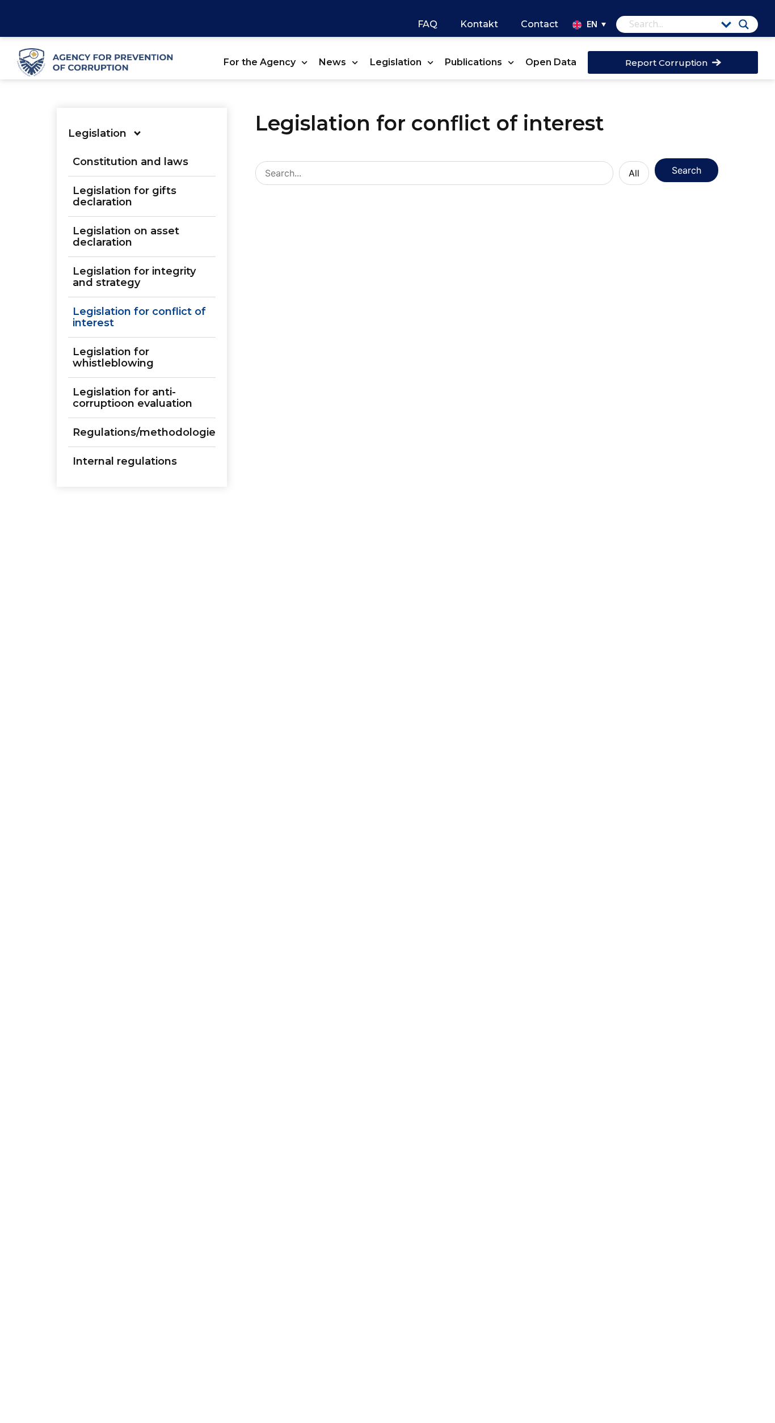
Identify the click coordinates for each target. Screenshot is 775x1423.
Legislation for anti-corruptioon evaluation (132, 398)
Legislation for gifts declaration (124, 196)
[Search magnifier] (744, 24)
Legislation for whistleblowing (113, 357)
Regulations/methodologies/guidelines (144, 432)
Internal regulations (125, 461)
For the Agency (260, 62)
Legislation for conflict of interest (139, 317)
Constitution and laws (130, 161)
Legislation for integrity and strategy (134, 277)
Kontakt (479, 24)
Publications (473, 62)
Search (686, 170)
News (332, 62)
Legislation (396, 62)
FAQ (427, 24)
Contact (539, 24)
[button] (595, 24)
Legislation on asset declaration (126, 237)
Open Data (550, 62)
